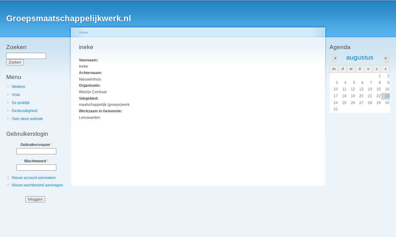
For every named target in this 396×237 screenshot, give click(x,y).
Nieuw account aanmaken (34, 178)
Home (83, 32)
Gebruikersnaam (36, 145)
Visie (16, 95)
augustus (359, 57)
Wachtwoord (36, 161)
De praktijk (21, 103)
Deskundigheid (24, 111)
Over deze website (27, 119)
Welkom (18, 87)
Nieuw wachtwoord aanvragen (37, 185)
